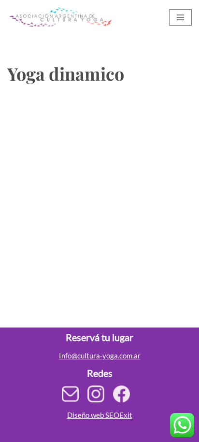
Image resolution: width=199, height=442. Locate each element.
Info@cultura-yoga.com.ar (100, 355)
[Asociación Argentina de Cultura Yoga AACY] (59, 17)
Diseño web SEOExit (99, 415)
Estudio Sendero (78, 432)
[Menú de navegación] (180, 17)
